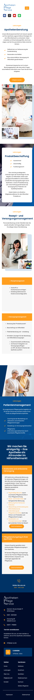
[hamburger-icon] (27, 8)
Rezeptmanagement (17, 281)
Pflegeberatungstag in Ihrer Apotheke (16, 538)
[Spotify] (19, 15)
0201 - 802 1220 (19, 587)
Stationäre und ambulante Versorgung (15, 470)
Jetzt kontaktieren (16, 526)
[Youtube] (14, 15)
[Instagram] (9, 15)
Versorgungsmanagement (17, 317)
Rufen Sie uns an (19, 585)
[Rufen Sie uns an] (18, 580)
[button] (17, 281)
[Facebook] (4, 15)
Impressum (9, 694)
